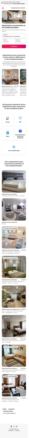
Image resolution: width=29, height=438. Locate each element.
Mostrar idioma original (18, 3)
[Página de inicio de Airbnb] (3, 8)
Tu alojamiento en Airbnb (18, 8)
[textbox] (8, 42)
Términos (17, 430)
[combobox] (14, 36)
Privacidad (11, 430)
